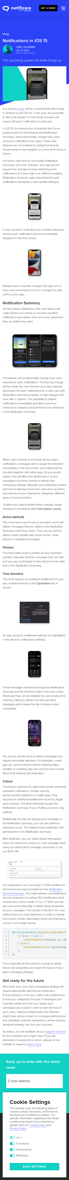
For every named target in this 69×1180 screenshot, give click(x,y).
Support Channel (55, 1031)
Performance (24, 1149)
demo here (34, 1044)
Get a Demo (48, 8)
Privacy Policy (18, 1128)
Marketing (22, 1155)
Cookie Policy (37, 1125)
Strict (19, 1137)
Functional (22, 1143)
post (21, 109)
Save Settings (34, 1166)
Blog (6, 34)
